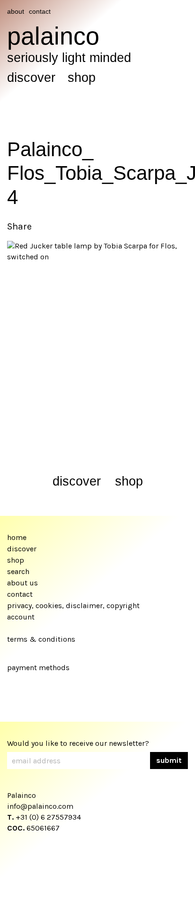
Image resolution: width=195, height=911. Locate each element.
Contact (40, 11)
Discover (31, 78)
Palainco (53, 36)
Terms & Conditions (41, 639)
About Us (22, 582)
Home (17, 537)
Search (18, 571)
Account (21, 616)
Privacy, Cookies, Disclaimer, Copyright (73, 605)
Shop (82, 78)
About (15, 11)
